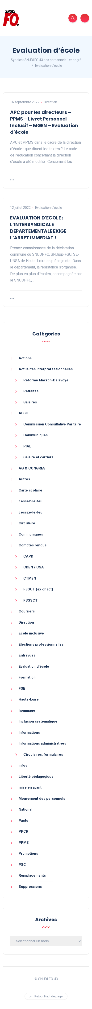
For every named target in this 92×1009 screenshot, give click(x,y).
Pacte (23, 820)
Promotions (28, 853)
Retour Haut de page (48, 996)
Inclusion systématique (38, 721)
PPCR (23, 831)
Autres (24, 479)
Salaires (30, 402)
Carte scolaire (30, 490)
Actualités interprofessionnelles (46, 369)
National (25, 809)
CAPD (28, 556)
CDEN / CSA (33, 567)
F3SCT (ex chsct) (38, 589)
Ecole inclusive (31, 633)
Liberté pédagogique (36, 776)
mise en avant (30, 787)
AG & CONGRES (32, 468)
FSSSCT (30, 600)
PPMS (24, 842)
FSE (22, 688)
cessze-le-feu (30, 512)
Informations (29, 732)
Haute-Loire (29, 699)
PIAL (27, 446)
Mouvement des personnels (42, 798)
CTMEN (29, 578)
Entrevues (27, 655)
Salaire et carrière (38, 457)
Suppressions (30, 886)
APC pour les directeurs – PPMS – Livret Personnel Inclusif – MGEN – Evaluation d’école (44, 122)
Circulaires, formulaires (43, 754)
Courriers (27, 611)
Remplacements (32, 875)
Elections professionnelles (41, 644)
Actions (25, 358)
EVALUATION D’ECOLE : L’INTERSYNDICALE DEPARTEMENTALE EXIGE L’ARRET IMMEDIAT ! (38, 227)
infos (23, 765)
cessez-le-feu (30, 501)
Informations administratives (42, 743)
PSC (22, 864)
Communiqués (35, 435)
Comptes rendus (32, 545)
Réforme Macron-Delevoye (45, 380)
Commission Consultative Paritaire (52, 424)
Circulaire (27, 523)
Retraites (30, 391)
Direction (50, 102)
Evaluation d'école (48, 208)
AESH (23, 413)
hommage (27, 710)
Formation (27, 677)
